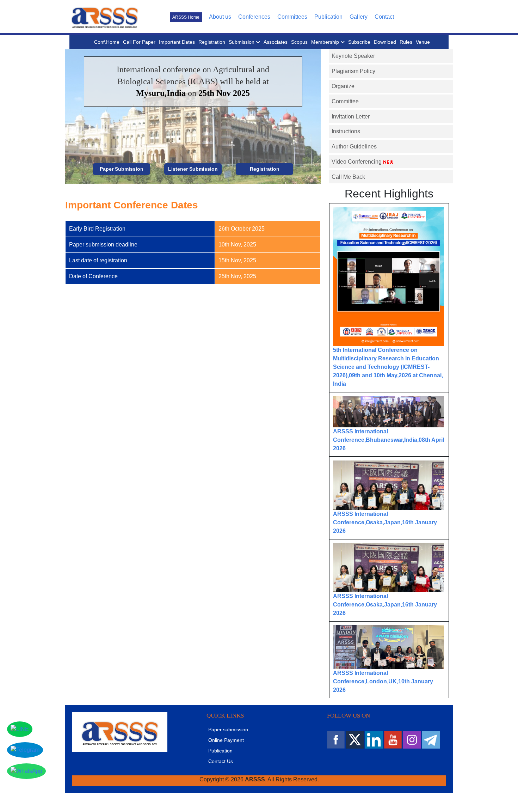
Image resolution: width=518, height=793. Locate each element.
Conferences (254, 17)
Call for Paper (139, 42)
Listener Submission (193, 169)
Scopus (299, 42)
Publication (328, 17)
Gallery (359, 17)
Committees (292, 17)
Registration (211, 42)
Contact (384, 17)
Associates (276, 42)
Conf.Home (106, 42)
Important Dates (177, 42)
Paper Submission (121, 169)
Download (385, 42)
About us (220, 17)
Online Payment (226, 740)
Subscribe (359, 42)
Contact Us (220, 761)
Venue (423, 42)
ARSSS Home (185, 17)
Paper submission (228, 729)
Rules (406, 42)
